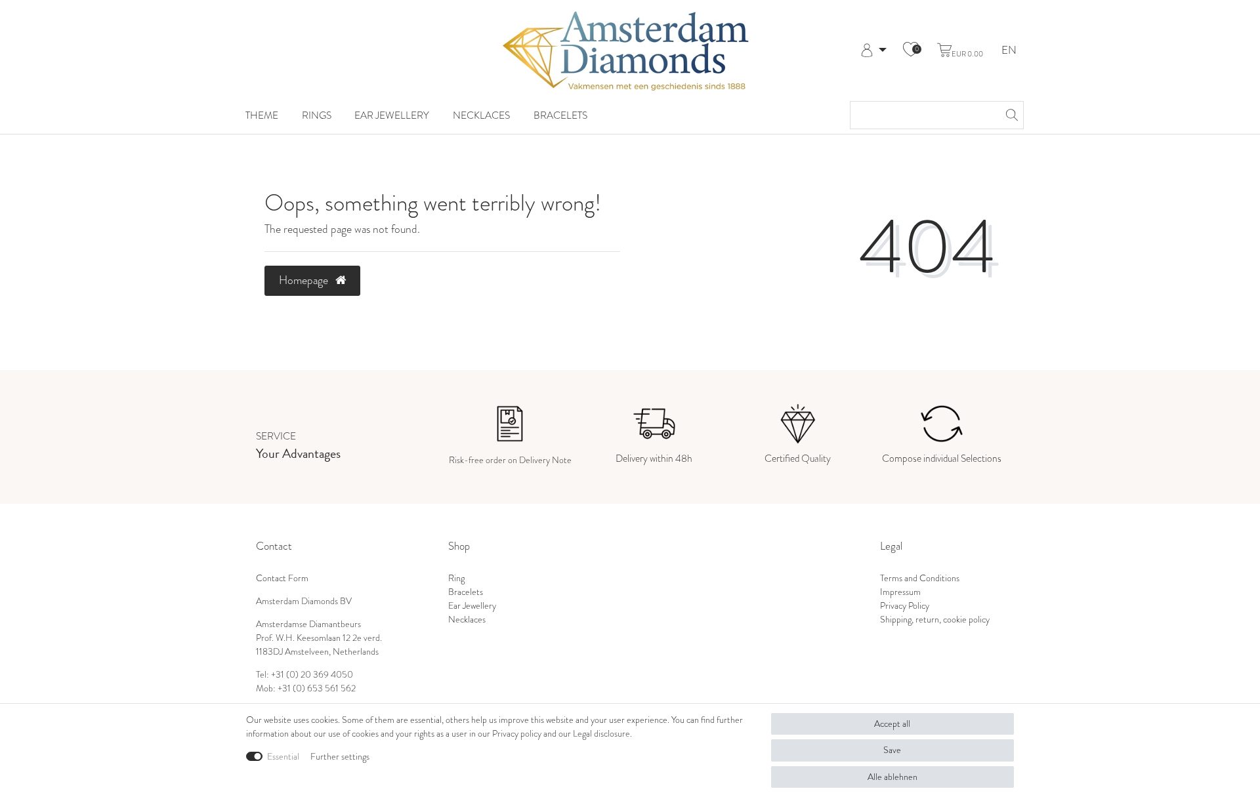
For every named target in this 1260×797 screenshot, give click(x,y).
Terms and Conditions (919, 578)
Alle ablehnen (892, 777)
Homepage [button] (305, 280)
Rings (316, 115)
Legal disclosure (601, 733)
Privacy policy (516, 733)
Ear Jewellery (391, 115)
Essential (283, 756)
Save (892, 750)
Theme (261, 115)
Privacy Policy (904, 606)
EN (1009, 50)
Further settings (339, 756)
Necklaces (481, 115)
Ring (456, 578)
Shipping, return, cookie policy (935, 619)
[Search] (1010, 115)
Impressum (900, 592)
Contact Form (282, 578)
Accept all (892, 724)
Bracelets (560, 115)
